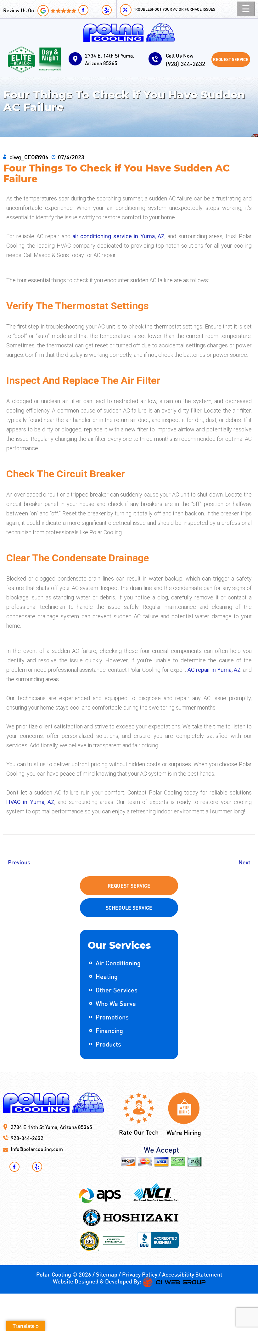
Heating (107, 976)
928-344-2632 (27, 1138)
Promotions (112, 1017)
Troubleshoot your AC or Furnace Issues (174, 9)
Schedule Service (129, 907)
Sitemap (106, 1274)
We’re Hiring (183, 1132)
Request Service (230, 59)
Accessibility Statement (192, 1274)
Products (108, 1044)
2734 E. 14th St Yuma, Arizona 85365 (109, 59)
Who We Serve (116, 1003)
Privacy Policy (139, 1274)
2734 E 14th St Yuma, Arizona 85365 (51, 1127)
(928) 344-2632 (185, 60)
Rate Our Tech (139, 1132)
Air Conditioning (118, 963)
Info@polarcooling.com (37, 1149)
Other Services (116, 990)
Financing (109, 1030)
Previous (19, 862)
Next (244, 862)
